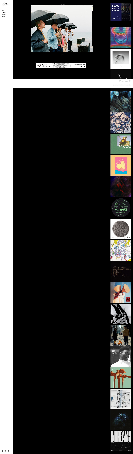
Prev (60, 4)
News (3, 10)
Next (63, 4)
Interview (4, 12)
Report (3, 16)
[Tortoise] (62, 52)
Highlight (4, 14)
